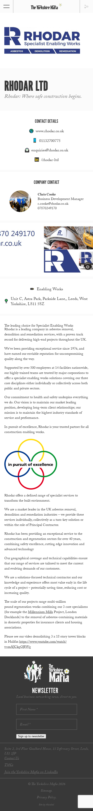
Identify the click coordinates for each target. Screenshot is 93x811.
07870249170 (47, 209)
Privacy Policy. (46, 798)
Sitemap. (46, 791)
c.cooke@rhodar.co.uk (53, 204)
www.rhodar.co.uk (50, 131)
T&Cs (8, 765)
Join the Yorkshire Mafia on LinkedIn (31, 772)
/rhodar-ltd (50, 160)
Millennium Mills (40, 612)
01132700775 (50, 141)
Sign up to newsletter (31, 736)
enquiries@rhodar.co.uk (49, 150)
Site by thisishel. (47, 805)
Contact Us (11, 759)
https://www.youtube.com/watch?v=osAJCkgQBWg (35, 644)
